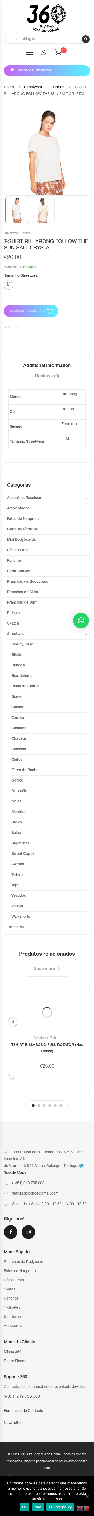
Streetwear (33, 87)
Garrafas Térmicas (22, 529)
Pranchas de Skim (22, 592)
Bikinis (16, 655)
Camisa (17, 718)
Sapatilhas (20, 843)
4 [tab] (49, 1105)
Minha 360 (12, 1352)
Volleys (17, 906)
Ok (24, 1507)
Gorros (17, 781)
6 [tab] (60, 1105)
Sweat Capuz (22, 854)
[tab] (47, 366)
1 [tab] (33, 1105)
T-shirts (58, 87)
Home (9, 87)
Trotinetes (15, 927)
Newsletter (13, 1423)
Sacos (16, 822)
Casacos (18, 728)
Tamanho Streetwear (21, 276)
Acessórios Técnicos (24, 498)
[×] (81, 620)
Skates (13, 624)
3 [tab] (44, 1105)
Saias (16, 833)
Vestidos (18, 896)
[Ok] (87, 1496)
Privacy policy (60, 1507)
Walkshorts (20, 917)
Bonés (16, 697)
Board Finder (15, 1361)
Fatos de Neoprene (23, 519)
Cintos (16, 760)
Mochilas (18, 812)
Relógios (14, 613)
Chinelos (18, 749)
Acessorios (13, 1326)
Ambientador (18, 508)
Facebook (10, 1235)
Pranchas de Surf (21, 603)
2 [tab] (38, 1105)
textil (17, 327)
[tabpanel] (47, 1039)
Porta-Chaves (18, 571)
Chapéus (19, 739)
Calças (17, 707)
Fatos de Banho (24, 770)
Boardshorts (21, 676)
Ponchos (14, 561)
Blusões (18, 665)
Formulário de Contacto (23, 1411)
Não (37, 1507)
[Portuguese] (86, 1509)
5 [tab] (55, 1105)
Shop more (45, 969)
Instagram (28, 1235)
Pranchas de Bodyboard (28, 582)
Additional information (47, 366)
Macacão (19, 791)
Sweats (17, 864)
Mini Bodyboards (21, 540)
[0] (61, 54)
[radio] (8, 284)
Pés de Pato (17, 550)
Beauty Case (22, 644)
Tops (15, 885)
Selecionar (11, 1078)
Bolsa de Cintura (25, 686)
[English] (80, 1509)
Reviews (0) (47, 376)
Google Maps (15, 1173)
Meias (16, 802)
